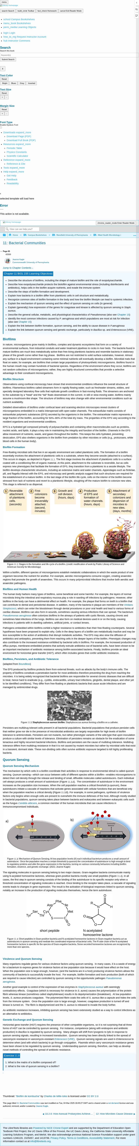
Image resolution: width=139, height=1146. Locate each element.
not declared (113, 1103)
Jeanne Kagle (18, 259)
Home (15, 235)
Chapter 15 (123, 314)
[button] (12, 179)
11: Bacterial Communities (28, 1103)
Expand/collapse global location (134, 234)
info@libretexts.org (40, 1141)
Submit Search (8, 59)
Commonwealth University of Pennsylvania (30, 262)
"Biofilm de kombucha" (28, 1096)
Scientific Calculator (17, 156)
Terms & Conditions (77, 1138)
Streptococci (9, 608)
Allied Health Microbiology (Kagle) (112, 235)
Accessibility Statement (101, 1138)
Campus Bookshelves (37, 235)
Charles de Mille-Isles (55, 1096)
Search (7, 229)
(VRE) (64, 1039)
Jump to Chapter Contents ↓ (18, 268)
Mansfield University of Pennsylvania (72, 235)
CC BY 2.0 (92, 1096)
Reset (4, 79)
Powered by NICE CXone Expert (51, 1128)
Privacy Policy (58, 1138)
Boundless (24, 664)
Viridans (128, 605)
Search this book (7, 51)
